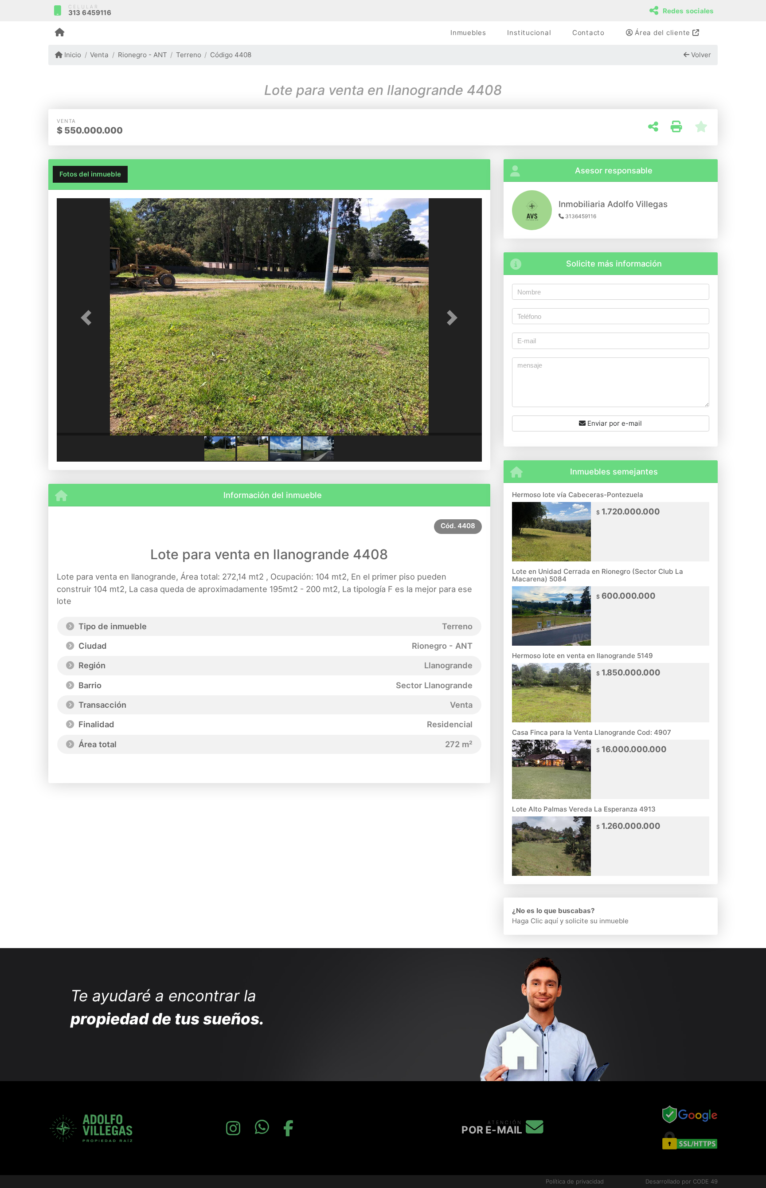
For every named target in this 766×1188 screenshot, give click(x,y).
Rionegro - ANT (142, 55)
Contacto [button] (588, 32)
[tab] (90, 174)
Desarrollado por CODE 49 (681, 1181)
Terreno (188, 55)
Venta (99, 55)
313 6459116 (89, 12)
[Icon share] (233, 1128)
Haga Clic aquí (535, 921)
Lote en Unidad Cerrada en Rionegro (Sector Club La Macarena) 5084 (597, 575)
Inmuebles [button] (468, 32)
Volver (700, 55)
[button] (89, 318)
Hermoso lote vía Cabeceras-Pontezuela (577, 494)
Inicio (72, 55)
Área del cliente (662, 32)
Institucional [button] (529, 32)
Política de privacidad (575, 1181)
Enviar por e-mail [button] (614, 423)
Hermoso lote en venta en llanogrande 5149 (582, 655)
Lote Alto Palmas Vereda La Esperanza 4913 (584, 809)
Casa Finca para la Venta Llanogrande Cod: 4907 (591, 732)
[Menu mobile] (59, 33)
